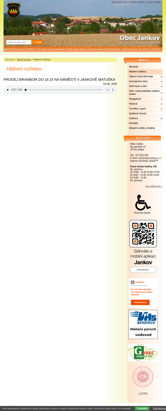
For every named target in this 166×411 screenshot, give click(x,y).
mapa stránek (153, 2)
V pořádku (142, 408)
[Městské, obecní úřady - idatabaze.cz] (143, 384)
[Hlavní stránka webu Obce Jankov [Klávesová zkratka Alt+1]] (13, 11)
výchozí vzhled (136, 2)
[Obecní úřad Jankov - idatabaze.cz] (143, 373)
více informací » (153, 186)
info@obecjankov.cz (148, 158)
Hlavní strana (24, 59)
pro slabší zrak (119, 2)
